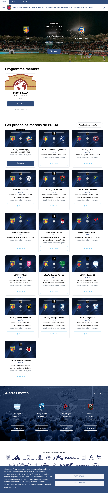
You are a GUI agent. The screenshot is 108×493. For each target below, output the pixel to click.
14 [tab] (73, 435)
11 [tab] (63, 435)
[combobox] (89, 125)
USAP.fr (5, 2)
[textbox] (89, 125)
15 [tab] (76, 435)
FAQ (90, 7)
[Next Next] (100, 393)
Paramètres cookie (10, 488)
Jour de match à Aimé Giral (58, 7)
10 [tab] (60, 435)
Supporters (79, 7)
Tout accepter (79, 483)
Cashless (26, 2)
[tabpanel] (17, 416)
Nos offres (36, 7)
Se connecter (104, 7)
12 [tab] (67, 435)
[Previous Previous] (94, 393)
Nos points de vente (21, 7)
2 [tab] (35, 435)
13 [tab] (70, 435)
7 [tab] (51, 435)
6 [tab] (48, 435)
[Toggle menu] (4, 7)
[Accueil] (9, 8)
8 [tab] (54, 435)
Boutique (15, 2)
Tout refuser (79, 476)
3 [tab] (38, 435)
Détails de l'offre (21, 109)
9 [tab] (57, 435)
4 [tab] (41, 435)
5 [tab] (44, 435)
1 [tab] (32, 435)
